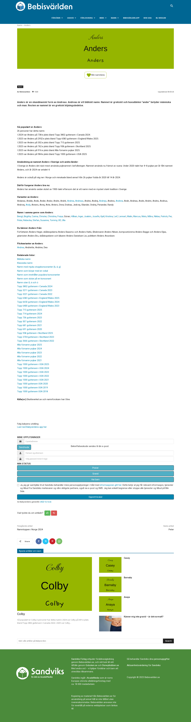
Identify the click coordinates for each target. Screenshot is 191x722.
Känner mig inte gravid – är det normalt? (143, 616)
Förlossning (86, 18)
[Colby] (54, 584)
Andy (28, 204)
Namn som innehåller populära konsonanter (38, 274)
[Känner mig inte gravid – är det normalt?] (110, 623)
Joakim (87, 216)
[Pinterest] (52, 541)
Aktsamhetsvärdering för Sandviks (144, 665)
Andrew (119, 201)
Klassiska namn (25, 263)
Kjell (102, 216)
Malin (129, 216)
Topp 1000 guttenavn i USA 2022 (33, 376)
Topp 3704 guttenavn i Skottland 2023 (35, 337)
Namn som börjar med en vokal (32, 271)
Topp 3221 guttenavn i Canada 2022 (34, 294)
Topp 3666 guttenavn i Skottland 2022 (35, 341)
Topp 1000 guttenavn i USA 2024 (33, 368)
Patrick (164, 216)
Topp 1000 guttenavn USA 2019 (32, 387)
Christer (43, 216)
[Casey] (110, 565)
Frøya (60, 216)
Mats (144, 216)
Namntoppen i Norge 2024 (30, 529)
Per (170, 216)
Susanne (44, 220)
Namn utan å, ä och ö (27, 282)
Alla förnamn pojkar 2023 (29, 352)
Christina (52, 216)
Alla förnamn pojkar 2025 (29, 344)
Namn (113, 18)
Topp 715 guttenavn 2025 (29, 309)
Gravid (70, 18)
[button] (171, 6)
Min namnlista (98, 75)
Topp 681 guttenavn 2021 (29, 325)
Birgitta (27, 216)
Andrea (70, 201)
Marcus (137, 216)
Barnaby (128, 577)
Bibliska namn (24, 259)
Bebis (102, 18)
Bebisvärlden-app (131, 18)
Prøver (95, 468)
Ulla (63, 220)
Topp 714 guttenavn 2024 (29, 313)
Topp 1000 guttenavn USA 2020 (32, 383)
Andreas (79, 201)
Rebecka (27, 220)
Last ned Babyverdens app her (32, 427)
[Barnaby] (110, 584)
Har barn (95, 479)
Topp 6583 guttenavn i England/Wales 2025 (38, 298)
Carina (35, 216)
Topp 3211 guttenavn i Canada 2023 (34, 290)
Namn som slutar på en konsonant (34, 278)
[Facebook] (39, 541)
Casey (127, 558)
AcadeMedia (93, 677)
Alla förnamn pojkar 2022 (29, 356)
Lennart (122, 216)
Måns (150, 216)
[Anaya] (110, 604)
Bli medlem (161, 18)
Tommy (53, 220)
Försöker (55, 18)
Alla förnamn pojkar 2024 (29, 348)
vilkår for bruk (45, 502)
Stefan (36, 220)
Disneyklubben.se (110, 665)
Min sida (148, 18)
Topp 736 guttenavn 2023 (29, 317)
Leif (116, 216)
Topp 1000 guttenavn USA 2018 (32, 391)
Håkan (74, 216)
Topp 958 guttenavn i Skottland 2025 (35, 333)
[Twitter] (45, 541)
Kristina (109, 216)
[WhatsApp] (59, 541)
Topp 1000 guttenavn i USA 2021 (33, 379)
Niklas (157, 216)
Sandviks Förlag (79, 659)
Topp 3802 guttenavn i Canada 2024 (34, 286)
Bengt (20, 216)
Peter (19, 220)
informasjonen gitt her (110, 485)
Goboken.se (91, 665)
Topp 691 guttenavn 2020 (29, 329)
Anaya (127, 597)
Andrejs (103, 201)
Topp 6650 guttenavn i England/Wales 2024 (38, 302)
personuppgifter (162, 659)
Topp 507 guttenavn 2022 (29, 321)
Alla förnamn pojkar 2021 (29, 360)
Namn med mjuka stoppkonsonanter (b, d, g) (39, 266)
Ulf (59, 220)
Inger (80, 216)
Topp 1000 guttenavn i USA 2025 (33, 364)
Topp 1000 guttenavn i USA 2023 (33, 372)
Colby (21, 614)
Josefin (96, 216)
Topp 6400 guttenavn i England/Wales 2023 (38, 305)
